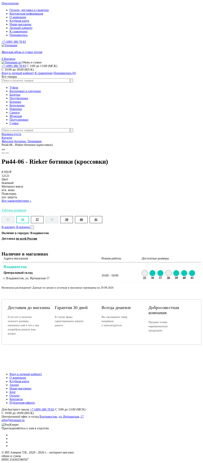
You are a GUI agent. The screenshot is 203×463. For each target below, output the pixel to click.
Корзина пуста (11, 134)
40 (81, 219)
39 (66, 219)
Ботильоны (17, 105)
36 (22, 219)
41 (96, 219)
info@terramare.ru (13, 420)
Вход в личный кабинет (26, 374)
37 (37, 219)
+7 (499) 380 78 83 (14, 41)
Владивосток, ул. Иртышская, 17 (61, 416)
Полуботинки (19, 98)
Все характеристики (16, 200)
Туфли (14, 87)
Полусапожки (19, 119)
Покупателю (10, 3)
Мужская (16, 116)
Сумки (14, 123)
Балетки (15, 94)
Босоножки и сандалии (25, 91)
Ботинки (15, 101)
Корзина (8, 58)
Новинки (16, 109)
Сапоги (15, 112)
